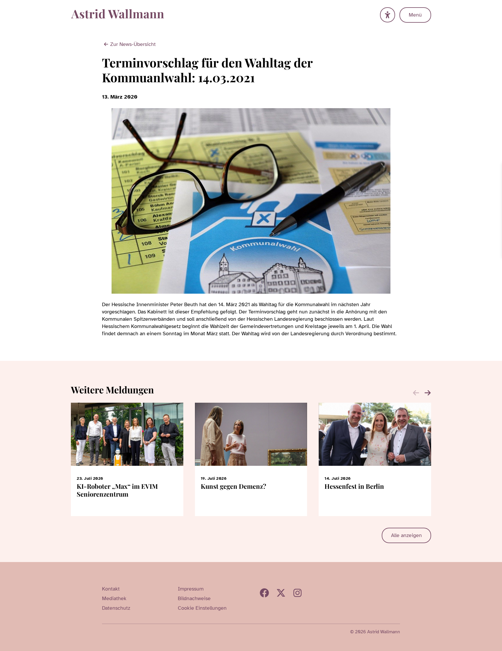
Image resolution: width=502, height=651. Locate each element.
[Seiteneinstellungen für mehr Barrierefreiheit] (387, 14)
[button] (427, 392)
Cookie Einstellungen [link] (202, 608)
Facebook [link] (264, 593)
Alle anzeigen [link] (406, 535)
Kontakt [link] (111, 589)
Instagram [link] (297, 593)
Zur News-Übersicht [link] (133, 44)
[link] (497, 168)
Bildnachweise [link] (194, 598)
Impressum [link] (191, 589)
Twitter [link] (281, 593)
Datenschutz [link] (116, 608)
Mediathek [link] (114, 598)
